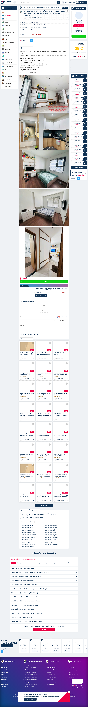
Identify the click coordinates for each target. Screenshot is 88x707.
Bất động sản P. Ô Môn (50, 530)
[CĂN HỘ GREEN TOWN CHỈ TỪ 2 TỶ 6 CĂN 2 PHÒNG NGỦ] (44, 387)
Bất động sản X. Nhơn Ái (50, 539)
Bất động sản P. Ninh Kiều (28, 530)
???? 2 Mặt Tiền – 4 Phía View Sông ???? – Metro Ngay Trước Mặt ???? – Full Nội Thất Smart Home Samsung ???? (60, 414)
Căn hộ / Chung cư (55, 7)
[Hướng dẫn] (14, 2)
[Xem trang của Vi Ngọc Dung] (38, 439)
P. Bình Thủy (5, 670)
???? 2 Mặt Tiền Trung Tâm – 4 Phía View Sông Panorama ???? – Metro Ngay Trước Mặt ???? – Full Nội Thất (44, 414)
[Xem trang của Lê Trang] (55, 500)
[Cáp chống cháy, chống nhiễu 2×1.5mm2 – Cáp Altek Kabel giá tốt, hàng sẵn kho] (26, 292)
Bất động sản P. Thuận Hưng (51, 536)
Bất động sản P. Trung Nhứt (28, 537)
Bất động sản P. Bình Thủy (51, 525)
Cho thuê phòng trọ (51, 667)
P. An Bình (4, 667)
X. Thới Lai (4, 677)
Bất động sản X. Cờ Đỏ (27, 539)
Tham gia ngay (79, 167)
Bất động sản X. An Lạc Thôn (51, 537)
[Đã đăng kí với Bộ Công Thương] (77, 683)
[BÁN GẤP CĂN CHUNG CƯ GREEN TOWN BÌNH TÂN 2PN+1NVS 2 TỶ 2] (27, 367)
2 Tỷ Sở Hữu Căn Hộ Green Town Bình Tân (60, 353)
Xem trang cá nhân (78, 25)
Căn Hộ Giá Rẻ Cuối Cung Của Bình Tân (44, 373)
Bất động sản (40, 7)
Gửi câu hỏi (44, 629)
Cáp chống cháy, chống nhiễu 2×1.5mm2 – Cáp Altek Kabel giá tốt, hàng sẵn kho (49, 289)
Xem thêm (44, 505)
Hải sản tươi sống (51, 674)
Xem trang (24, 650)
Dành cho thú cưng (51, 682)
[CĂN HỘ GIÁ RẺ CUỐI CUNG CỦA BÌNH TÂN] (44, 367)
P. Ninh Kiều (5, 665)
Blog (70, 672)
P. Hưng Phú (5, 684)
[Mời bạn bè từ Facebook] (78, 178)
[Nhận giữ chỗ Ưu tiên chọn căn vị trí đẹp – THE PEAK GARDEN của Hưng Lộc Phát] (44, 428)
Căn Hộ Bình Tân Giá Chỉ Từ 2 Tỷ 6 (60, 394)
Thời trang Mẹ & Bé (51, 684)
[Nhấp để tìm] (58, 2)
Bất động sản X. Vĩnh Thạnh (51, 544)
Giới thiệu (71, 665)
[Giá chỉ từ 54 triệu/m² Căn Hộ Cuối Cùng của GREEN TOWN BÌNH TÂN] (27, 387)
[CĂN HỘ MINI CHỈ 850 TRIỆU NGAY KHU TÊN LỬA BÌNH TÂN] (44, 346)
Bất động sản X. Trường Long (51, 542)
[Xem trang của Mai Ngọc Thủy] (21, 439)
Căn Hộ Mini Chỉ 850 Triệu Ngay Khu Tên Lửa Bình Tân (43, 353)
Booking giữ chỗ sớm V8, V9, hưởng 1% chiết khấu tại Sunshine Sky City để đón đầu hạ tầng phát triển (61, 455)
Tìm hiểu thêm (80, 175)
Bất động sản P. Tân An (50, 532)
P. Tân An (4, 674)
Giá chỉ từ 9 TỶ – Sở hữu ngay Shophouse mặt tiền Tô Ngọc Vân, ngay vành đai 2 (61, 495)
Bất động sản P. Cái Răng (51, 527)
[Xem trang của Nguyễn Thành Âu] (38, 358)
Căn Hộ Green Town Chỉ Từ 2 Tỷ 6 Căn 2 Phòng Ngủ (43, 394)
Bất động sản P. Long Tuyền (51, 529)
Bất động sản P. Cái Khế (27, 527)
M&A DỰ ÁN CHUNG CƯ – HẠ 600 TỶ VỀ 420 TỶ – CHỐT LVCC (26, 353)
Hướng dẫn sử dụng (73, 674)
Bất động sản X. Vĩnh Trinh (28, 546)
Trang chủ (24, 7)
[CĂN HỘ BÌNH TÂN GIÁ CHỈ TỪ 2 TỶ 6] (61, 387)
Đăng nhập (65, 317)
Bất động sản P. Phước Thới (28, 532)
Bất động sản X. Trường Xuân (28, 544)
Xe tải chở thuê (50, 670)
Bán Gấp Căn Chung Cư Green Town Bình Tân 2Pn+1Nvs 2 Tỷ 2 (25, 373)
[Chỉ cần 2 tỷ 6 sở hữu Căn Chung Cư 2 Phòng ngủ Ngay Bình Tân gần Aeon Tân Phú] (27, 407)
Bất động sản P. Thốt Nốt (27, 536)
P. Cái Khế (4, 679)
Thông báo (71, 667)
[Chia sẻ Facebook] (31, 40)
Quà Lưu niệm (50, 679)
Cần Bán (48, 7)
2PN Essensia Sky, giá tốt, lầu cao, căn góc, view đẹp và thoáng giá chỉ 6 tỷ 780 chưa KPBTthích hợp (27, 475)
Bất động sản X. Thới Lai (27, 542)
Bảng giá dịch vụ (73, 670)
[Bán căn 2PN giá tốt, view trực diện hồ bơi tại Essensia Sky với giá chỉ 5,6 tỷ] (44, 448)
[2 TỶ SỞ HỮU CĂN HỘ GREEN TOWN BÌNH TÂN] (61, 346)
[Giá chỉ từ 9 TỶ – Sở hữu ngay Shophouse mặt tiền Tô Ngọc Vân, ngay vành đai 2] (61, 489)
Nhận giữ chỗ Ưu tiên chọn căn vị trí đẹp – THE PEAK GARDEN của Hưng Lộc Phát (43, 434)
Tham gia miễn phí (30, 699)
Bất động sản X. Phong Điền (28, 541)
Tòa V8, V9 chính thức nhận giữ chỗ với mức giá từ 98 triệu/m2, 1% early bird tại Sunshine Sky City (60, 434)
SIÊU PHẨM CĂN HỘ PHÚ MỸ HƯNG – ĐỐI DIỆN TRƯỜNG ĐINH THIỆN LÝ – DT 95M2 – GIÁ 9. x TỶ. (26, 434)
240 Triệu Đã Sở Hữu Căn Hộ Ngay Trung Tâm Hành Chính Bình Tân (61, 373)
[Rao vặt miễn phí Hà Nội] (78, 67)
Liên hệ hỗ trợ (72, 677)
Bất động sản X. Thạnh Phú (51, 541)
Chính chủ (33, 32)
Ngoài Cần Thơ (32, 7)
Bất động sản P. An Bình (27, 525)
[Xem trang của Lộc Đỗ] (21, 358)
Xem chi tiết (38, 295)
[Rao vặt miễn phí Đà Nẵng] (78, 63)
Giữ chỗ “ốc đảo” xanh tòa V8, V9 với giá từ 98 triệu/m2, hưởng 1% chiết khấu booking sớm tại (26, 455)
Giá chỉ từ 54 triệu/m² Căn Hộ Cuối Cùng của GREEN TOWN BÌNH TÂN (27, 394)
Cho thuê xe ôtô (50, 665)
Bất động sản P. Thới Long (51, 534)
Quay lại (65, 8)
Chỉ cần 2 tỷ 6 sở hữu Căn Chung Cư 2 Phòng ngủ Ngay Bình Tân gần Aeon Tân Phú (27, 414)
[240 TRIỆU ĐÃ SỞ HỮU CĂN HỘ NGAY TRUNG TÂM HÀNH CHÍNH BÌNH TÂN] (61, 367)
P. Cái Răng (5, 672)
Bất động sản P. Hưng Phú (28, 529)
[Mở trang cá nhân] (73, 80)
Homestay (49, 672)
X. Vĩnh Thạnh (5, 682)
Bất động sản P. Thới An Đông (29, 534)
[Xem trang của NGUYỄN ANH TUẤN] (38, 419)
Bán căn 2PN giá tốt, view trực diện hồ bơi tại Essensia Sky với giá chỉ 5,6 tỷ (43, 455)
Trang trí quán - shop (52, 677)
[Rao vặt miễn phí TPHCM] (78, 72)
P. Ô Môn (4, 686)
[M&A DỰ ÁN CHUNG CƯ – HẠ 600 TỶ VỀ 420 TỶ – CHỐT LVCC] (27, 346)
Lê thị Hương (78, 20)
